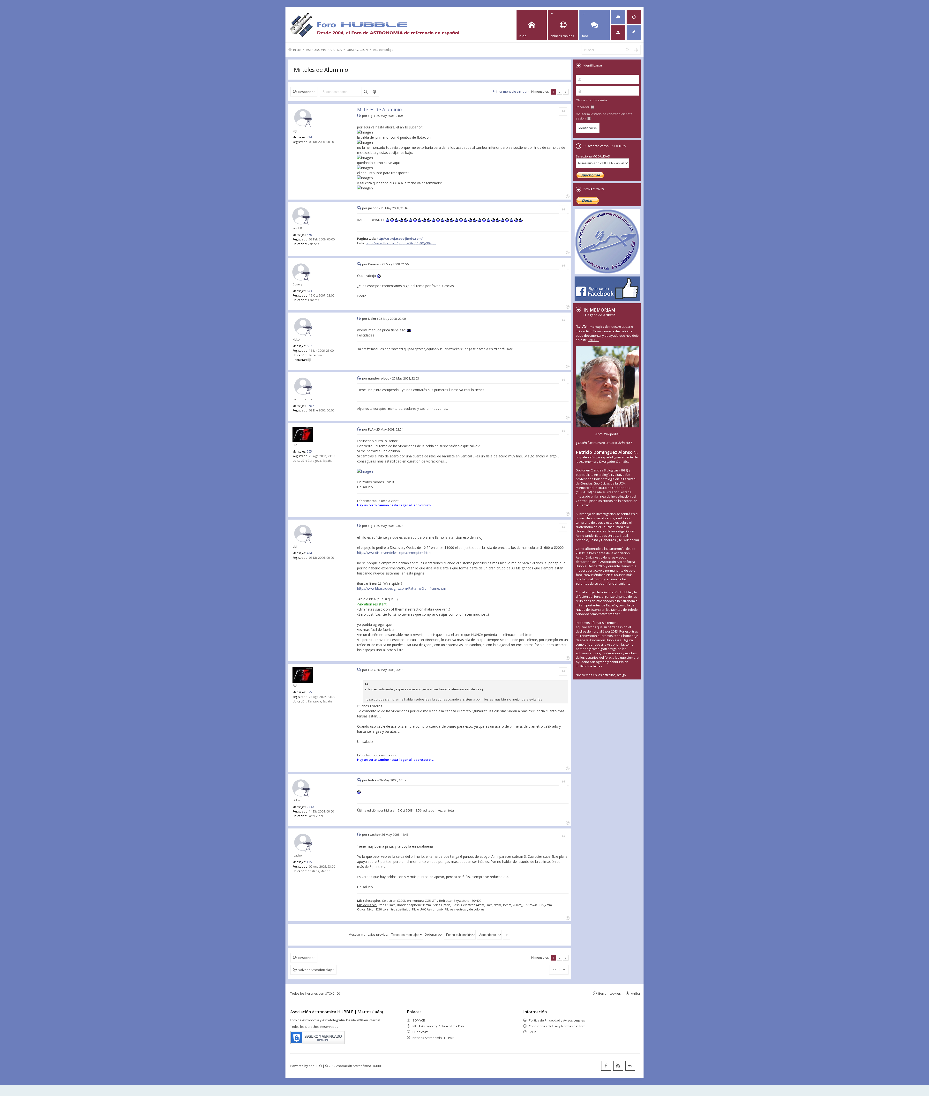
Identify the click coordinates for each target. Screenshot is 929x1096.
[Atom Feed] (618, 1066)
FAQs (532, 1032)
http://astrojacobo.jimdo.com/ (400, 238)
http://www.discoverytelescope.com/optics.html (394, 552)
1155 (310, 862)
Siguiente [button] (566, 92)
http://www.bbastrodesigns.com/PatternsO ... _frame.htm (401, 588)
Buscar (365, 91)
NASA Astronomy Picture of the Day (438, 1026)
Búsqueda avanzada (374, 91)
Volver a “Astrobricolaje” (316, 970)
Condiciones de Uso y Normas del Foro (557, 1026)
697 (309, 346)
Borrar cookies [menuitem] (609, 993)
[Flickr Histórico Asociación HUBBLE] (630, 1066)
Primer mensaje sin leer (510, 91)
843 (309, 291)
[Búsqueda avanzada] (636, 49)
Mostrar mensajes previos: (369, 934)
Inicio (297, 49)
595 (309, 451)
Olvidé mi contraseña (591, 100)
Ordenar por (434, 934)
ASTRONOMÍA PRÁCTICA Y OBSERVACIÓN (337, 49)
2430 (310, 807)
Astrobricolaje (383, 49)
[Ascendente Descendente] (489, 934)
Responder (306, 91)
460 (309, 235)
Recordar (583, 107)
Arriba (635, 993)
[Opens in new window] (366, 471)
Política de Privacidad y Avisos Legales (557, 1020)
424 (309, 137)
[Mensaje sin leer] (359, 115)
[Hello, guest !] (618, 32)
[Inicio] (374, 25)
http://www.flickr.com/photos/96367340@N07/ (399, 243)
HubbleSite (420, 1032)
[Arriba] (567, 195)
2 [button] (560, 92)
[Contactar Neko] (309, 360)
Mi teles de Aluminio (321, 70)
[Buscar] (627, 49)
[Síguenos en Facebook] (606, 1066)
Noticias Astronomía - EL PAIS (433, 1038)
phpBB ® (315, 1066)
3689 (310, 406)
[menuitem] (618, 17)
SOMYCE (418, 1020)
